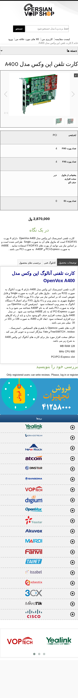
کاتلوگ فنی (50, 262)
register (74, 374)
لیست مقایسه (62, 39)
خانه (76, 43)
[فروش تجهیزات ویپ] (39, 10)
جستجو (19, 28)
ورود (10, 39)
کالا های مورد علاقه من (27, 39)
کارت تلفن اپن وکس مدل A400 (55, 43)
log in (63, 374)
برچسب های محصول (30, 262)
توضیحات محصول (67, 262)
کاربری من (47, 39)
